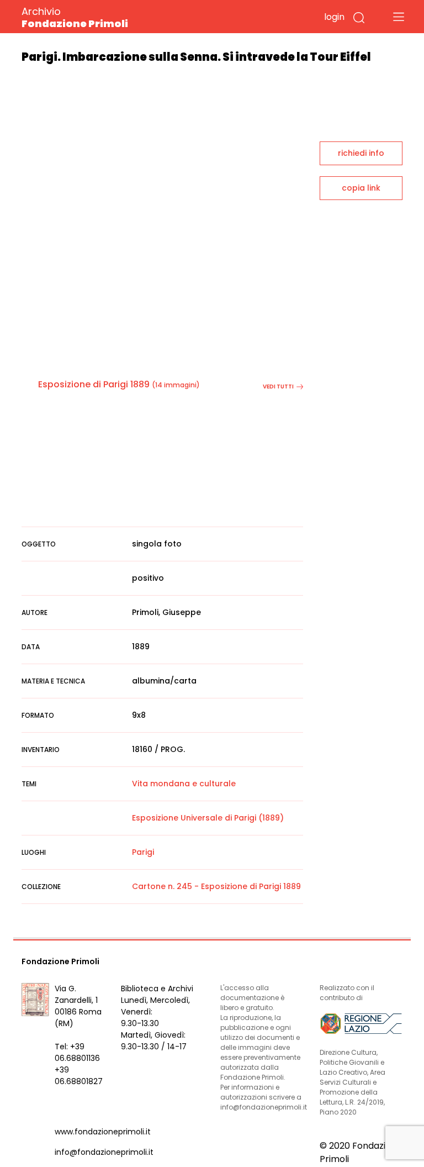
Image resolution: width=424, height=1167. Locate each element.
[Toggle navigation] (398, 16)
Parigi (143, 852)
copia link (361, 187)
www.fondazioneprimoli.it (103, 1131)
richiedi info (361, 153)
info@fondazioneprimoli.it (104, 1152)
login (334, 16)
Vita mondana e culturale (184, 783)
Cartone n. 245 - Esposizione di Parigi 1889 (216, 886)
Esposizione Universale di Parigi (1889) (208, 817)
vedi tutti (278, 386)
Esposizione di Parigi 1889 (94, 384)
